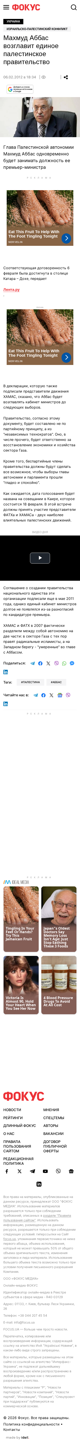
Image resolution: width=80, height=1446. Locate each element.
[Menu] (6, 7)
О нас (8, 1133)
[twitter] (19, 1171)
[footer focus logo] (23, 1096)
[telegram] (32, 1171)
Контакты (11, 1429)
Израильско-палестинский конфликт (37, 29)
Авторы (50, 1125)
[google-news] (71, 1171)
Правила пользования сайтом (17, 1146)
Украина (13, 21)
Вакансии (53, 1133)
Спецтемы (53, 1118)
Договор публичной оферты (55, 1146)
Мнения (51, 1110)
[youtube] (45, 1171)
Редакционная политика (18, 1161)
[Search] (74, 7)
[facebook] (6, 1171)
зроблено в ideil (17, 1437)
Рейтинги (13, 1118)
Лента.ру (11, 289)
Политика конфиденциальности (31, 1424)
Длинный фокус (19, 1125)
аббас (57, 682)
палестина (31, 682)
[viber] (58, 1171)
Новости (12, 1110)
